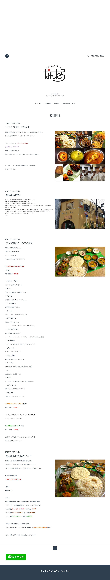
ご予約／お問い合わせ (68, 104)
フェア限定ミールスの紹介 (19, 243)
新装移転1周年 (13, 195)
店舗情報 (56, 104)
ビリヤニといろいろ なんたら (55, 571)
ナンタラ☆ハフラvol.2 (17, 127)
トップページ (39, 104)
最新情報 (48, 104)
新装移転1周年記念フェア (19, 455)
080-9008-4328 (97, 56)
